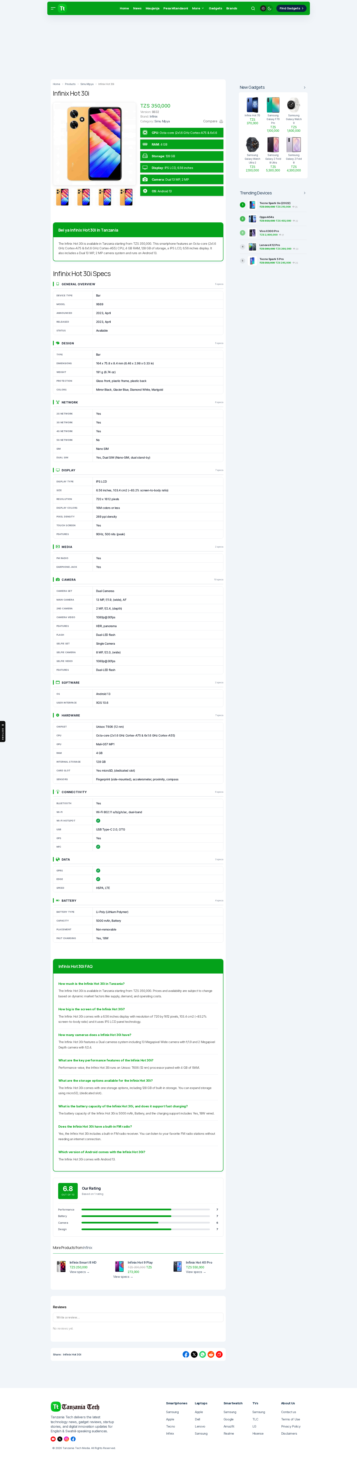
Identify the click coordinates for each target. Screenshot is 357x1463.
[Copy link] (219, 1354)
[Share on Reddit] (211, 1354)
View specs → (80, 1272)
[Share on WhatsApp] (202, 1354)
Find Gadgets (290, 8)
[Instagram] (66, 1439)
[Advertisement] (125, 46)
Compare (210, 121)
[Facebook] (73, 1439)
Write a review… (68, 1317)
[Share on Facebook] (186, 1354)
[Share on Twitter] (194, 1354)
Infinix (87, 1247)
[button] (53, 8)
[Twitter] (59, 1439)
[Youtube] (53, 1439)
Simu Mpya (162, 121)
